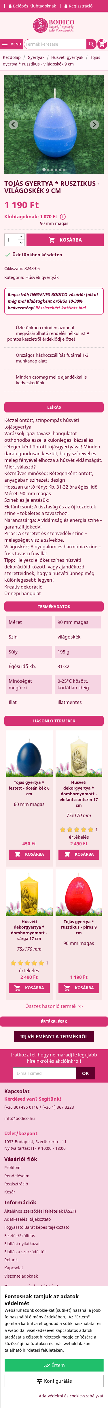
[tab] (44, 169)
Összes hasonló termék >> (54, 1006)
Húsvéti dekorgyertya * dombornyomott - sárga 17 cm (29, 930)
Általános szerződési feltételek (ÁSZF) (40, 1211)
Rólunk (11, 1259)
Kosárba (65, 240)
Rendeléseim (16, 1176)
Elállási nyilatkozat (22, 1243)
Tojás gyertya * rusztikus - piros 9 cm (79, 927)
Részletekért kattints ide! (60, 307)
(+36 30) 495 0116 (21, 1107)
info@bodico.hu (19, 1118)
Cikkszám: (13, 268)
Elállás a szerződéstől (25, 1251)
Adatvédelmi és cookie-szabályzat (71, 1396)
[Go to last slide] (13, 124)
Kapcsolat (13, 1267)
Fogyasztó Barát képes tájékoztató (36, 1227)
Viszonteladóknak (21, 1276)
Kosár (9, 1192)
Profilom (12, 1167)
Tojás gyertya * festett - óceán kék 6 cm (29, 788)
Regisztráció (16, 1184)
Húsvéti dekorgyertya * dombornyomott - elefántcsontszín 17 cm (79, 794)
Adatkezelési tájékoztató (27, 1219)
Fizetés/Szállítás (19, 1235)
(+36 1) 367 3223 (58, 1107)
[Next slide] (94, 124)
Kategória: (14, 277)
